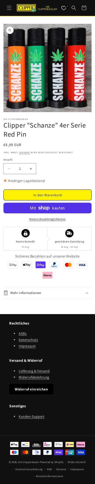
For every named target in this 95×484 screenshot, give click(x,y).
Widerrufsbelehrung (34, 377)
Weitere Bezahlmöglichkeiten (47, 219)
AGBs (23, 333)
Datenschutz (28, 339)
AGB (49, 469)
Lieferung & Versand (34, 371)
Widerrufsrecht (77, 462)
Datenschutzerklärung (29, 469)
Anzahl (7, 160)
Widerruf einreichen (31, 389)
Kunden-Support (31, 416)
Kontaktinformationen (49, 476)
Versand (24, 152)
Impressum (27, 346)
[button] (9, 8)
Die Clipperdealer (28, 462)
